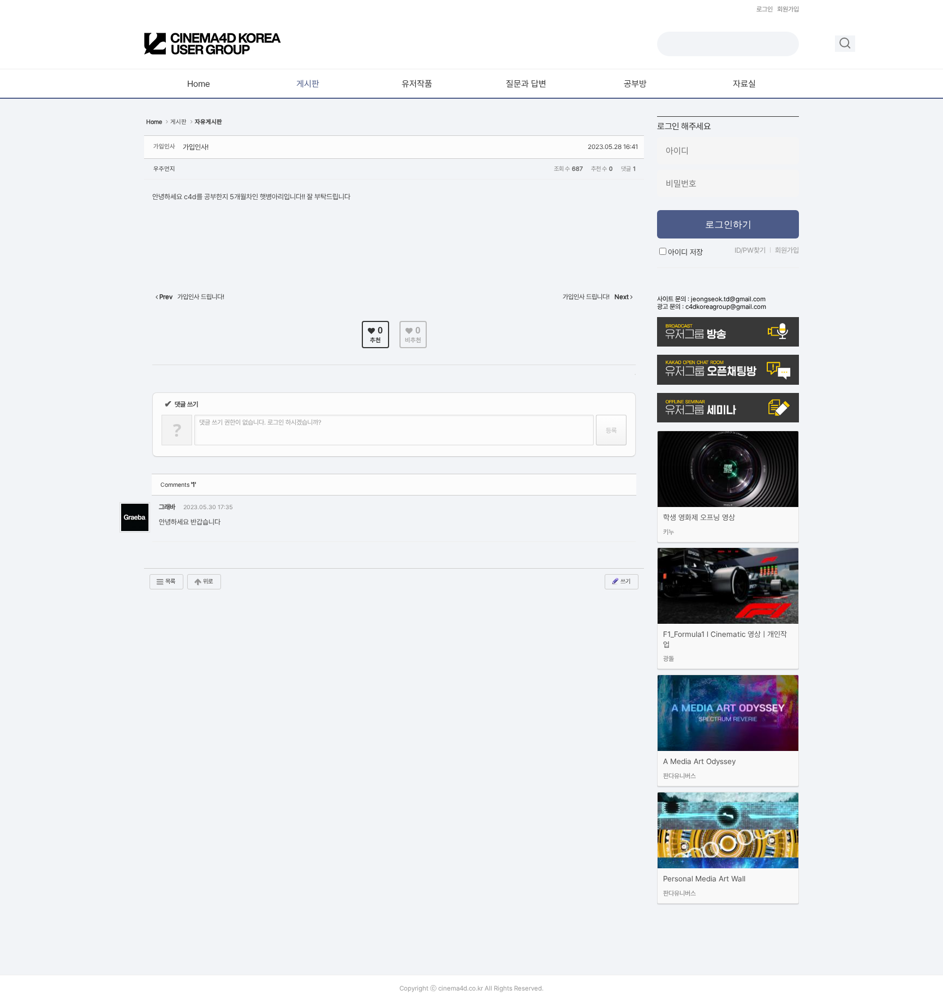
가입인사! (195, 147)
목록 (169, 581)
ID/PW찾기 (750, 250)
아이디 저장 (685, 252)
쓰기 (624, 581)
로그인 (764, 9)
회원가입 (788, 9)
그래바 (167, 507)
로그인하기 (728, 224)
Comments (178, 484)
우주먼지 (164, 168)
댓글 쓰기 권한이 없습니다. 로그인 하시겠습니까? (260, 422)
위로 (207, 581)
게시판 (178, 122)
